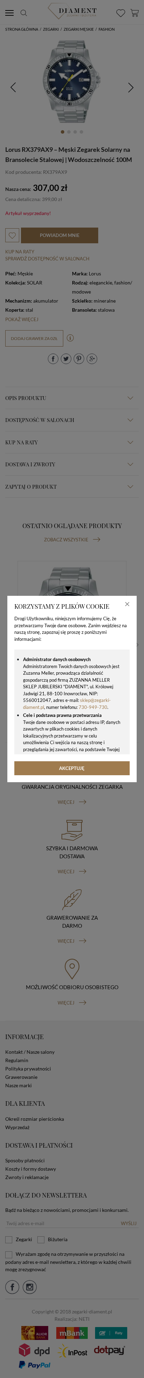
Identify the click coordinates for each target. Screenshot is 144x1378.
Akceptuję (72, 768)
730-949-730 (93, 707)
